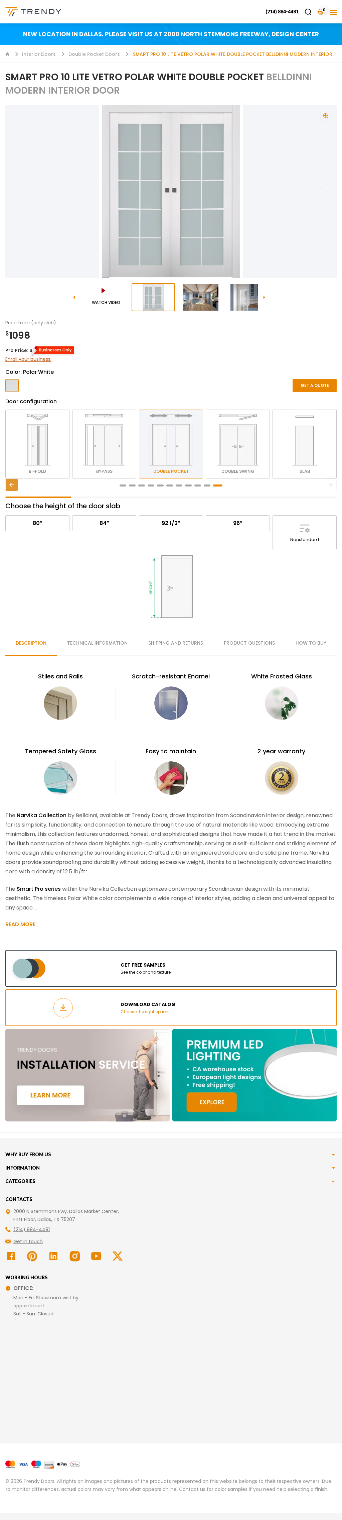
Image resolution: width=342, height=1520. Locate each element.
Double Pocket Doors (94, 54)
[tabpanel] (171, 800)
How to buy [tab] (311, 643)
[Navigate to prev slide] (14, 191)
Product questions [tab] (249, 643)
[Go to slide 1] (153, 297)
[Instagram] (76, 1256)
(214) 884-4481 (282, 11)
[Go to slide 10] (207, 485)
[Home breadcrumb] (7, 54)
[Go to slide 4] (151, 485)
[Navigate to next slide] (327, 191)
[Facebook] (12, 1256)
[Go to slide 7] (179, 485)
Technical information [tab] (97, 643)
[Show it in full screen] (171, 191)
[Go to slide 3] (248, 297)
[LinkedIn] (54, 1256)
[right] (330, 484)
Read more (20, 924)
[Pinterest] (33, 1256)
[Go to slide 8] (188, 485)
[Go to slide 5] (160, 485)
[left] (11, 484)
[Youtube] (97, 1256)
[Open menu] (333, 11)
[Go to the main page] (33, 11)
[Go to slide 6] (169, 485)
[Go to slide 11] (217, 485)
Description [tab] (31, 643)
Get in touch (28, 1241)
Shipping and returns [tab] (175, 643)
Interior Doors (39, 54)
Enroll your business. (28, 359)
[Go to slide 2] (200, 297)
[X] (119, 1256)
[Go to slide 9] (197, 485)
